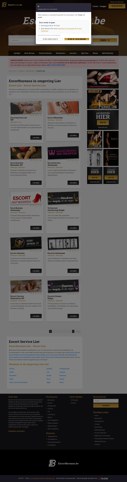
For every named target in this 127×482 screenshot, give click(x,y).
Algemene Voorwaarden (66, 29)
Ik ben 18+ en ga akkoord (77, 39)
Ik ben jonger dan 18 (50, 39)
